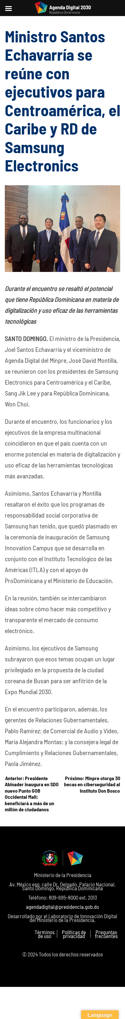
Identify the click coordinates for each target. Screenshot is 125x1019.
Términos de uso (44, 934)
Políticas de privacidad (74, 934)
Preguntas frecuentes (106, 934)
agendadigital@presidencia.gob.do (62, 906)
